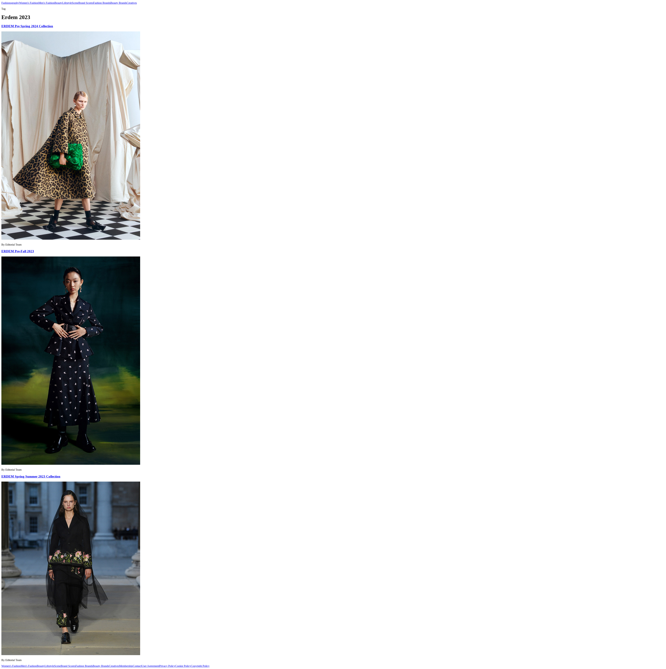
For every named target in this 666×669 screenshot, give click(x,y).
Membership (126, 665)
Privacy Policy (167, 665)
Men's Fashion (46, 2)
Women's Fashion (29, 2)
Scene (75, 2)
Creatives (132, 2)
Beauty (58, 2)
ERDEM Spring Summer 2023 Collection (30, 476)
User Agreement (150, 665)
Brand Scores (85, 2)
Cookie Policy (183, 665)
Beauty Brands (118, 2)
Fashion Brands (101, 2)
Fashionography (10, 2)
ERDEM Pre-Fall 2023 (17, 251)
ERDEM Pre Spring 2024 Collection (27, 26)
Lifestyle (67, 2)
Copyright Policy (200, 665)
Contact (137, 665)
